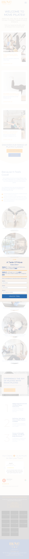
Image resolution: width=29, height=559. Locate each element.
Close (14, 259)
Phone (4, 290)
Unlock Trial (14, 296)
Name (3, 281)
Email (3, 285)
